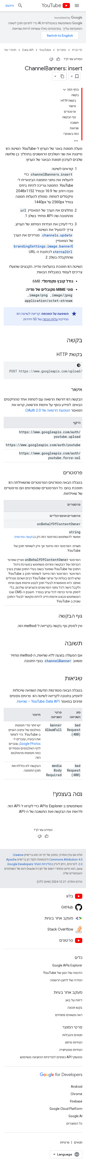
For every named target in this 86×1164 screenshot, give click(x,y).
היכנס (10, 5)
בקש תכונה (74, 1007)
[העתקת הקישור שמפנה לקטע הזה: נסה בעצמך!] (48, 794)
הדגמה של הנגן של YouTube (62, 973)
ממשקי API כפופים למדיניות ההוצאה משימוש (51, 1057)
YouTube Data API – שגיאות (38, 701)
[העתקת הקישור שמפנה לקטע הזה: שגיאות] (60, 679)
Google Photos (30, 744)
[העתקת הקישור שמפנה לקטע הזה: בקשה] (62, 341)
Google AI (75, 1116)
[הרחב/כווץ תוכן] (64, 89)
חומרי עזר (10, 50)
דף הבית (77, 50)
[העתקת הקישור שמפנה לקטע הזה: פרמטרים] (58, 473)
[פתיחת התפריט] (76, 5)
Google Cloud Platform (66, 1109)
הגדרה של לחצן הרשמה (66, 980)
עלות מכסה (50, 319)
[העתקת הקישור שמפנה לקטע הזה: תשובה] (60, 644)
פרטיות (64, 1142)
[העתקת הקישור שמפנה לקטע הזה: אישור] (66, 390)
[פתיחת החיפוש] (20, 5)
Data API (27, 50)
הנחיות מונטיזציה (70, 1050)
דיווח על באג (73, 1000)
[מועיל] (58, 59)
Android (76, 1086)
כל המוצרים (74, 1123)
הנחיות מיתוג (73, 1042)
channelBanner (58, 661)
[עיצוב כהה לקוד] (78, 365)
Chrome (76, 1094)
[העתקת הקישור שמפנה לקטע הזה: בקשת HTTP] (51, 355)
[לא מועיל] (51, 59)
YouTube (51, 5)
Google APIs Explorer (67, 965)
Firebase (76, 1101)
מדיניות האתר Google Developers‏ (29, 864)
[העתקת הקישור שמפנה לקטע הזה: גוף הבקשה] (53, 616)
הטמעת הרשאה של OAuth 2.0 (47, 410)
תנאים (78, 1142)
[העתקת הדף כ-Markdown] (62, 76)
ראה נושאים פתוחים (68, 1015)
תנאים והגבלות (72, 1035)
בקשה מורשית (24, 537)
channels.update (57, 235)
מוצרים (61, 50)
